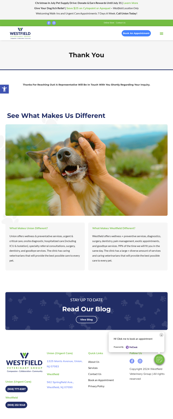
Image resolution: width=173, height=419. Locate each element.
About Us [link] (93, 361)
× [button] (161, 335)
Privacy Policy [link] (96, 386)
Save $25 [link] (88, 8)
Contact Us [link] (120, 23)
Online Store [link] (109, 23)
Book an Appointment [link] (101, 380)
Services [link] (93, 367)
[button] (159, 359)
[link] (4, 89)
